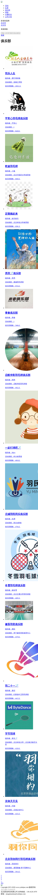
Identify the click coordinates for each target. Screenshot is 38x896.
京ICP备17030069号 (8, 889)
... (1, 881)
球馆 (6, 12)
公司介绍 (8, 17)
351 (2, 883)
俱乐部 (7, 10)
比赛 (6, 8)
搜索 (2, 35)
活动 (6, 6)
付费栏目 (8, 14)
